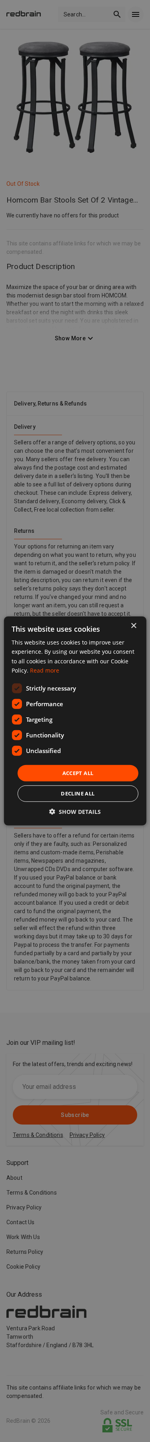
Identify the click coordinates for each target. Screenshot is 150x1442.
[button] (75, 811)
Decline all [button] (77, 793)
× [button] (133, 626)
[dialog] (75, 721)
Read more (44, 670)
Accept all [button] (78, 773)
